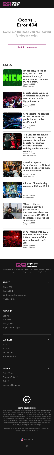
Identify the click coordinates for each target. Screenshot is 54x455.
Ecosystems (8, 323)
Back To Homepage (27, 47)
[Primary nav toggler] (50, 4)
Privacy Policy (9, 299)
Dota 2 (6, 381)
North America (9, 356)
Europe (6, 348)
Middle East (8, 352)
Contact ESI (8, 291)
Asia (5, 344)
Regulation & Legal (11, 327)
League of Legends (11, 385)
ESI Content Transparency (14, 295)
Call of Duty (8, 373)
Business (7, 319)
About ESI (7, 287)
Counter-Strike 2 (10, 377)
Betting (6, 316)
